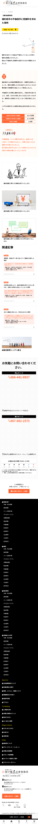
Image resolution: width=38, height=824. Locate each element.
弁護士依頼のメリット (10, 713)
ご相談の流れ (7, 710)
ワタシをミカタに (8, 728)
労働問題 (6, 524)
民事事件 (6, 531)
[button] (34, 395)
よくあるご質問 (8, 721)
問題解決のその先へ (9, 695)
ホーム (3, 11)
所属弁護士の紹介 (8, 687)
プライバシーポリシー (10, 762)
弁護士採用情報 (8, 751)
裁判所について (8, 743)
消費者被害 (7, 517)
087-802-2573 (20, 421)
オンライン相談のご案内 (10, 758)
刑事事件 (6, 528)
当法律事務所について (10, 683)
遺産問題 (6, 507)
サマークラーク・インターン (12, 747)
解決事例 (6, 591)
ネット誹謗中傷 (8, 511)
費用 (5, 546)
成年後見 (6, 541)
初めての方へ (7, 717)
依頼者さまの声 (8, 635)
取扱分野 (6, 502)
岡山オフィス (19, 373)
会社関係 (6, 534)
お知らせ (6, 732)
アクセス (6, 702)
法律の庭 (6, 736)
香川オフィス (19, 416)
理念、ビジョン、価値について (12, 691)
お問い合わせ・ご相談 (20, 491)
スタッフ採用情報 (8, 755)
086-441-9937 (20, 377)
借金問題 (6, 521)
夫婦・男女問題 (8, 504)
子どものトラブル (8, 514)
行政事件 (6, 538)
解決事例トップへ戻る (12, 350)
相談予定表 (7, 698)
